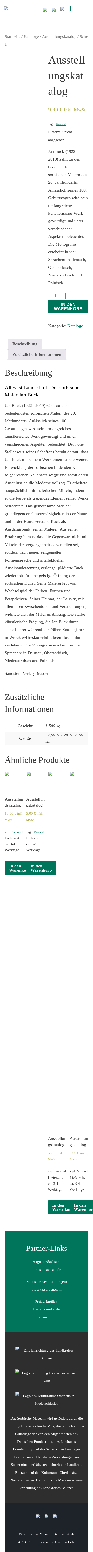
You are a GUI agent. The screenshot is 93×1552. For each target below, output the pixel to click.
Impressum (40, 1542)
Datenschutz (65, 1542)
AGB (22, 1542)
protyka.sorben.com (47, 1289)
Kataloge (31, 36)
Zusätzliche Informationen (36, 354)
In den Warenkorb (68, 306)
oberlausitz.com (46, 1317)
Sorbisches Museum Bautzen (44, 1534)
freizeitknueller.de (46, 1309)
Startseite (13, 36)
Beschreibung (24, 343)
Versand (61, 124)
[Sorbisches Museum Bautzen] (46, 18)
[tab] (25, 344)
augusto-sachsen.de (46, 1269)
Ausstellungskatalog (59, 36)
